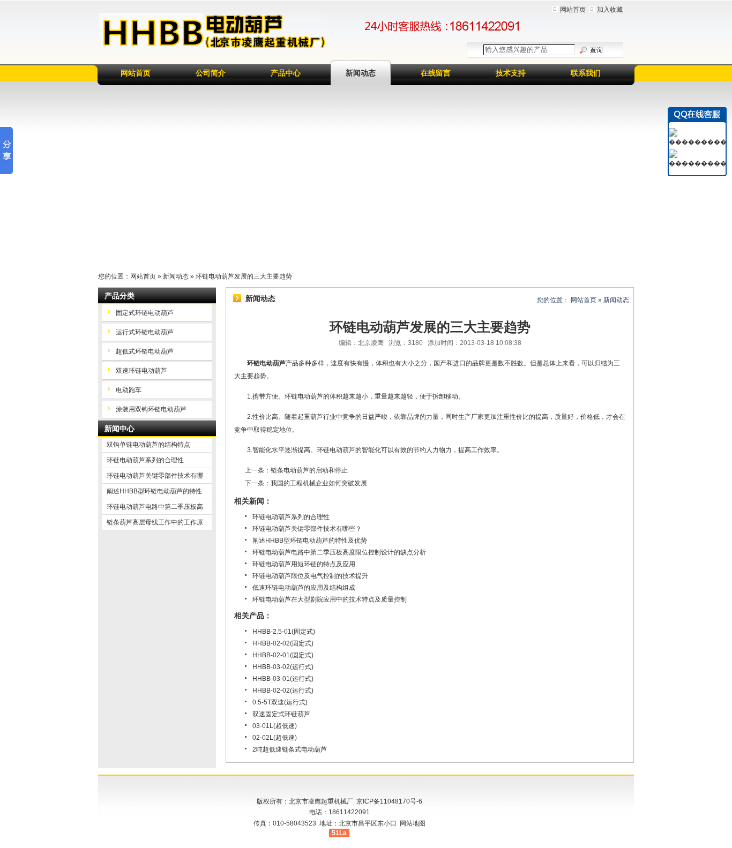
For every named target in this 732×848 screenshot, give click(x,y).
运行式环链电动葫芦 (145, 332)
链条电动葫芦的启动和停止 (309, 470)
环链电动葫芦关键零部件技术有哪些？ (307, 528)
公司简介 (211, 73)
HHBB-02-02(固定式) (282, 643)
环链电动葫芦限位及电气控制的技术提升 (310, 576)
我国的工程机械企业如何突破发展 (319, 483)
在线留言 (436, 73)
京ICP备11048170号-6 (389, 801)
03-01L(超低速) (274, 726)
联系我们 (586, 73)
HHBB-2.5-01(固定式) (283, 631)
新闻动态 (361, 73)
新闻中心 (119, 428)
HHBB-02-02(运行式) (282, 690)
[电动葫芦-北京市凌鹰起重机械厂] (213, 31)
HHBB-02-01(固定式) (282, 655)
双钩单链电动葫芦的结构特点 (148, 444)
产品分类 (119, 295)
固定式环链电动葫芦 (145, 313)
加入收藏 (610, 9)
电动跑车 (128, 390)
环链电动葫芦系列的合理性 (291, 517)
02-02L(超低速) (274, 737)
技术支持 (511, 73)
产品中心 (286, 73)
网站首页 (573, 9)
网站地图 (412, 823)
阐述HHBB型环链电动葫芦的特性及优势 (309, 540)
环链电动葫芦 (266, 363)
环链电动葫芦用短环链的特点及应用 (303, 564)
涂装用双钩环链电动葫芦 (151, 409)
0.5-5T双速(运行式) (280, 702)
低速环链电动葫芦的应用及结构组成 (303, 587)
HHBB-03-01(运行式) (282, 678)
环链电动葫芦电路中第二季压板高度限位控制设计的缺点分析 (339, 552)
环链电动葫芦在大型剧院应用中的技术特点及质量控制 (329, 599)
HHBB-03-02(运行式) (282, 667)
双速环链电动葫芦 (141, 370)
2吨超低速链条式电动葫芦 (289, 749)
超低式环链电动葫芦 (145, 351)
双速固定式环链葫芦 (281, 714)
